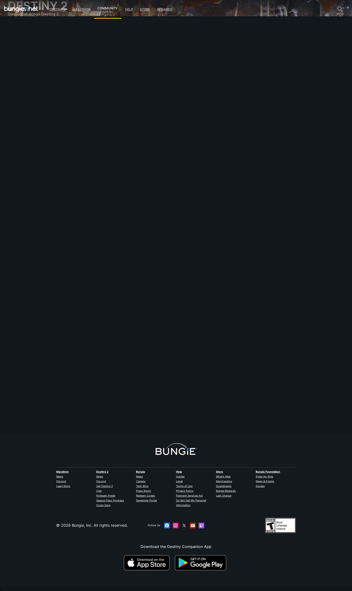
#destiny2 (130, 107)
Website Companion (29, 83)
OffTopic (19, 126)
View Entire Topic (110, 126)
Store (145, 9)
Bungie (140, 471)
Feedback (19, 35)
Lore (15, 45)
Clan (99, 490)
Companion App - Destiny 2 (36, 112)
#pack (117, 107)
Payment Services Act (189, 495)
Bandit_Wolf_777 (108, 83)
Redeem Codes (145, 495)
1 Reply (103, 432)
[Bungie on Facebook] (167, 525)
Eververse (20, 69)
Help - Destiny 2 (26, 55)
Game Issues (22, 74)
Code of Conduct (24, 142)
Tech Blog (142, 486)
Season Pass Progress (110, 500)
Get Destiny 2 (104, 486)
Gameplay (20, 50)
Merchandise (224, 481)
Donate (260, 486)
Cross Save (103, 505)
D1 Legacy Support (28, 107)
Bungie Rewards (226, 490)
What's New (223, 476)
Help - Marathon (26, 131)
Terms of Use (184, 486)
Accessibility (22, 79)
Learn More (63, 486)
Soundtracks (224, 486)
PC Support (21, 98)
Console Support (26, 102)
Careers (141, 481)
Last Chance (223, 495)
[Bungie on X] (184, 525)
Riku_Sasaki (104, 400)
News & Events (265, 481)
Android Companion (29, 93)
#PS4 (107, 107)
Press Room (143, 490)
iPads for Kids (264, 476)
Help (129, 9)
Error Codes (22, 59)
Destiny (21, 9)
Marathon (82, 9)
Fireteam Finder (105, 495)
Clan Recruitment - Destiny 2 (37, 117)
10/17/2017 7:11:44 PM (138, 136)
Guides (180, 476)
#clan (98, 107)
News (59, 476)
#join (151, 107)
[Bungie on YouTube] (193, 525)
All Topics (20, 26)
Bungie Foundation (268, 471)
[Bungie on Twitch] (201, 525)
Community (107, 7)
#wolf (142, 107)
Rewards (164, 9)
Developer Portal (146, 500)
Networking (21, 64)
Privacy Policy (184, 490)
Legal (179, 481)
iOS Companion (25, 88)
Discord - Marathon (28, 136)
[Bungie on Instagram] (175, 525)
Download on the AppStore (149, 562)
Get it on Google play (201, 562)
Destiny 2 (58, 9)
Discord (61, 481)
